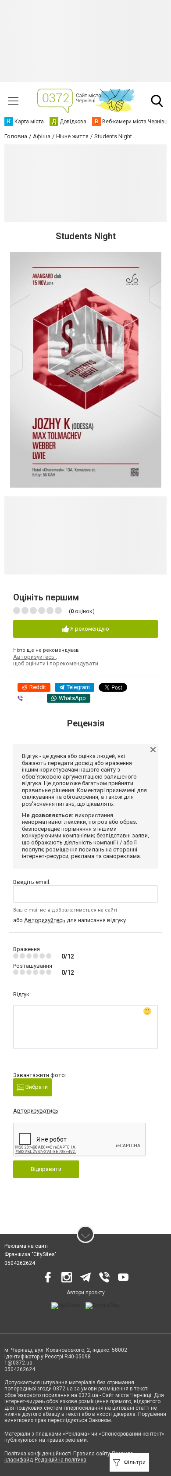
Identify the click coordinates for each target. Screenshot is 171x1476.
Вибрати (36, 1087)
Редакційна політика (60, 1460)
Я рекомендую (89, 628)
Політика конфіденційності (37, 1454)
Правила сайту (91, 1454)
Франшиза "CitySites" (30, 1254)
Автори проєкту (86, 1292)
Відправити (46, 1169)
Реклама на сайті (26, 1246)
